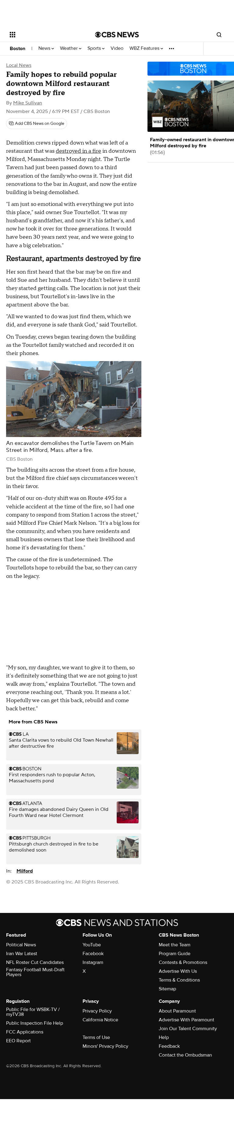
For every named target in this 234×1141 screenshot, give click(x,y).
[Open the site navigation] (45, 34)
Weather (69, 48)
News (44, 48)
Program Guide (174, 953)
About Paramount (177, 1011)
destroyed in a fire (78, 151)
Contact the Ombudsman (185, 1055)
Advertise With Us (178, 971)
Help (164, 1037)
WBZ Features (145, 48)
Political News (21, 944)
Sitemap (167, 988)
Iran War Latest (21, 953)
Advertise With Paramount (186, 1019)
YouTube (92, 944)
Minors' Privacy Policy (105, 1046)
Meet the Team (174, 944)
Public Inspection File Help (34, 1023)
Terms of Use (96, 1037)
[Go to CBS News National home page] (117, 35)
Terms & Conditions (179, 980)
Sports (94, 48)
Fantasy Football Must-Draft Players (35, 972)
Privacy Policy (97, 1011)
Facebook (93, 953)
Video (117, 48)
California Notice (100, 1019)
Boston (17, 49)
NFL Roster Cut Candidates (35, 962)
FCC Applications (24, 1032)
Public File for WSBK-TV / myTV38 (33, 1012)
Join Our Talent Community (188, 1028)
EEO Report (18, 1040)
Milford (24, 871)
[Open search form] (219, 34)
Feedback (169, 1046)
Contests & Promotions (183, 962)
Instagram (93, 962)
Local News (18, 65)
